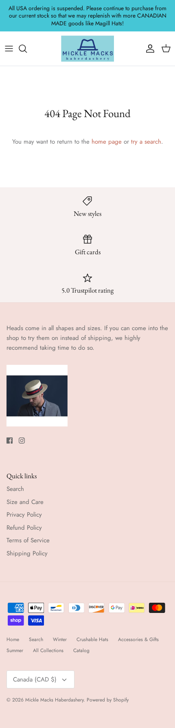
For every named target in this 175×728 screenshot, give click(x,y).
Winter (60, 639)
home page (107, 141)
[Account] (148, 49)
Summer (15, 650)
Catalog (81, 650)
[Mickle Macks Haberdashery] (87, 49)
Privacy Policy (24, 514)
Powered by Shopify (108, 700)
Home (13, 639)
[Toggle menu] (9, 49)
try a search (146, 141)
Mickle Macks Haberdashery (54, 700)
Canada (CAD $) (35, 679)
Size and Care (25, 501)
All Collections (48, 650)
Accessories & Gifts (138, 639)
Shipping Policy (27, 553)
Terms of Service (28, 540)
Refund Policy (24, 527)
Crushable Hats (92, 639)
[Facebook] (10, 440)
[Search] (27, 49)
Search (15, 488)
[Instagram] (22, 440)
